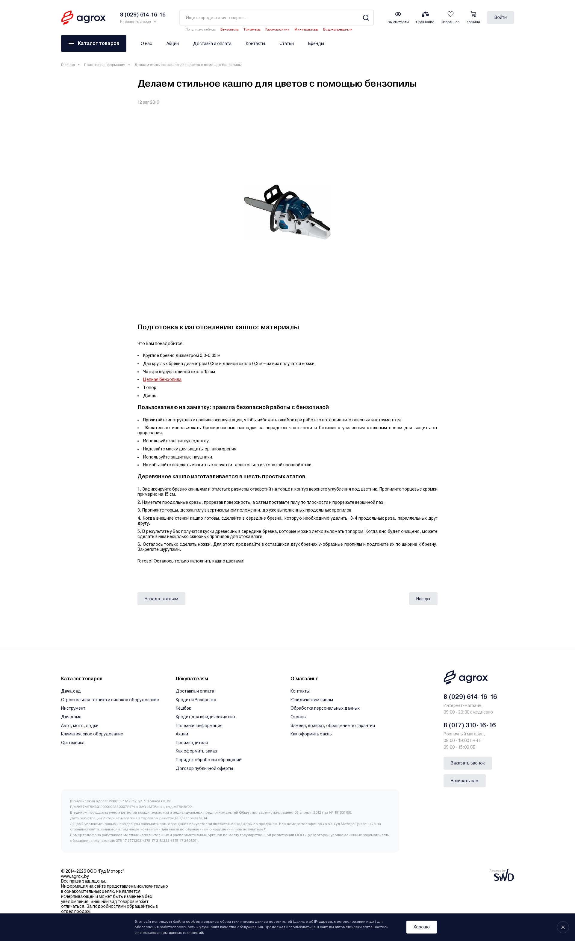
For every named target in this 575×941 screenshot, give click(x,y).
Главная (68, 65)
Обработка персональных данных (325, 708)
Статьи (286, 43)
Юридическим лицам (311, 699)
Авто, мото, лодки (80, 725)
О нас (146, 43)
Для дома (71, 716)
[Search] (366, 17)
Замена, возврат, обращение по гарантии (332, 725)
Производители (192, 742)
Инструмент (73, 708)
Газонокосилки (277, 29)
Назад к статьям (161, 598)
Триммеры (252, 29)
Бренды (316, 43)
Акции (173, 43)
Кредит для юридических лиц (205, 716)
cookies (193, 921)
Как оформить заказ (196, 751)
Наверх (423, 598)
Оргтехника (72, 742)
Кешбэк (183, 708)
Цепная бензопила (162, 379)
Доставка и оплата (212, 43)
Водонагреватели (337, 29)
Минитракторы (306, 29)
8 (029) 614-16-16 (470, 696)
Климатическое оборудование (92, 734)
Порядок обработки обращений (208, 759)
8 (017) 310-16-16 (470, 725)
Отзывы (298, 716)
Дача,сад (71, 691)
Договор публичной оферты (204, 768)
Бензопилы (229, 29)
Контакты (255, 43)
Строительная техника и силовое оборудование (110, 699)
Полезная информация (104, 65)
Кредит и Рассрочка (196, 699)
